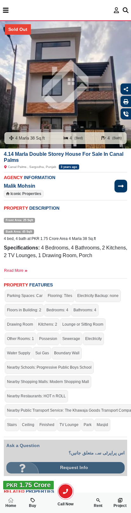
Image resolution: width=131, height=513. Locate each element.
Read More (14, 270)
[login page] (117, 10)
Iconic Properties (25, 193)
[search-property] (65, 491)
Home (10, 505)
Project (120, 505)
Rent (98, 505)
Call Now (65, 504)
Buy (32, 505)
